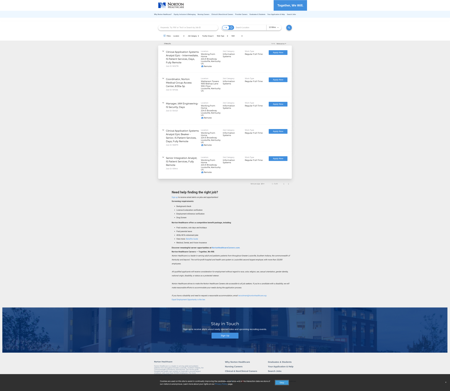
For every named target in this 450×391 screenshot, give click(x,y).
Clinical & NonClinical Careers (241, 371)
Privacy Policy (221, 384)
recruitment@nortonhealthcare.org (252, 295)
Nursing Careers (203, 14)
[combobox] (188, 27)
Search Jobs (291, 14)
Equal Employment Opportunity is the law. (188, 299)
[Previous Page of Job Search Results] (283, 183)
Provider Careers (241, 14)
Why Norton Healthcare (237, 362)
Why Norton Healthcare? (163, 14)
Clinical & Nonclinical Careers (222, 14)
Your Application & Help (276, 14)
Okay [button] (282, 382)
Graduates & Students (257, 14)
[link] (225, 59)
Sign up (175, 197)
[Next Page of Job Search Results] (288, 183)
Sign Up (225, 335)
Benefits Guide (192, 239)
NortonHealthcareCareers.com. (225, 248)
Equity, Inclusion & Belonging (185, 14)
